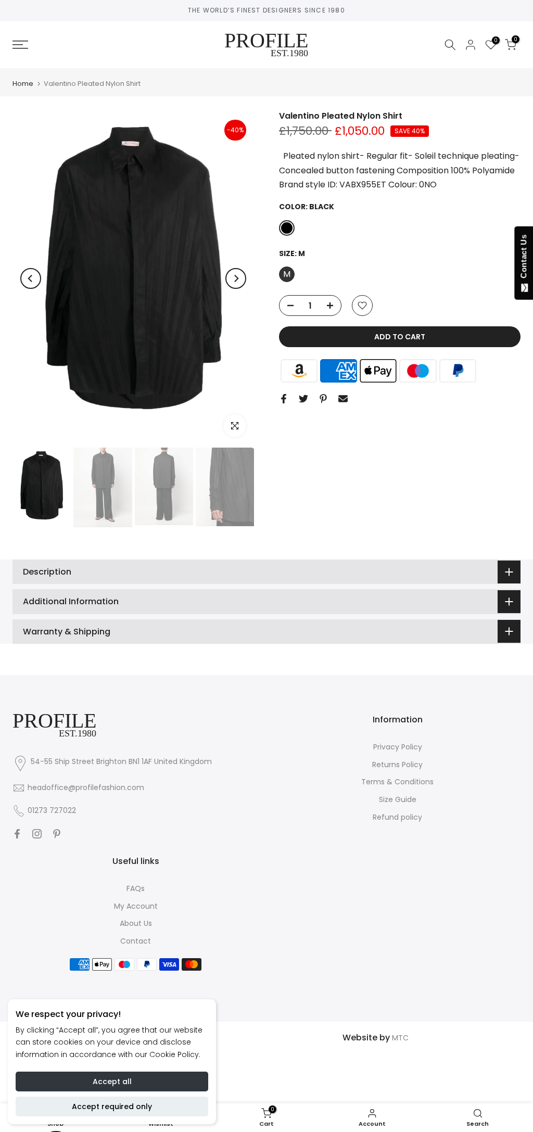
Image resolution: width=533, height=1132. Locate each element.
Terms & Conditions (397, 782)
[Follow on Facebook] (17, 834)
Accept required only (112, 1106)
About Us (136, 923)
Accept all (112, 1081)
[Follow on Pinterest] (56, 834)
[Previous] (30, 278)
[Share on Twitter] (303, 398)
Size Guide (397, 799)
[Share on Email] (343, 398)
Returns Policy (397, 764)
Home (22, 83)
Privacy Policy (397, 747)
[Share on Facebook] (283, 398)
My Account (136, 906)
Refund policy (397, 817)
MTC (400, 1038)
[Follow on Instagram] (37, 834)
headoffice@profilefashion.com (86, 787)
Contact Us (523, 258)
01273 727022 (52, 810)
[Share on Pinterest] (323, 398)
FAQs (135, 888)
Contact (135, 941)
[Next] (235, 278)
